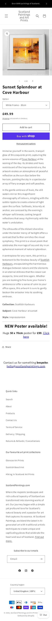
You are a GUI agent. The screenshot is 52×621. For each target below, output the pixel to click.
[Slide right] (32, 81)
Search (9, 399)
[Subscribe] (41, 559)
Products (10, 413)
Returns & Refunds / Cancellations (23, 441)
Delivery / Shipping (15, 434)
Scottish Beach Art (15, 467)
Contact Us (11, 420)
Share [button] (8, 346)
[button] (6, 16)
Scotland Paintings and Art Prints (24, 613)
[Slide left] (19, 81)
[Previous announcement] (5, 4)
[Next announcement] (46, 4)
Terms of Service (14, 427)
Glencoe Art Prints (15, 460)
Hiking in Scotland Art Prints (20, 474)
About (9, 406)
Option (5, 99)
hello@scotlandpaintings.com (26, 366)
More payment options (26, 143)
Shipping (5, 118)
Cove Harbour (29, 159)
